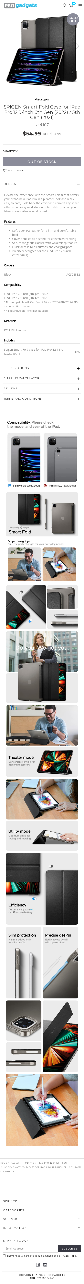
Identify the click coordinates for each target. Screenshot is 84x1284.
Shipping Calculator (21, 378)
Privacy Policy (69, 1255)
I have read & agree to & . (42, 1255)
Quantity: (11, 151)
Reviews (10, 388)
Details (10, 183)
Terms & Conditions (46, 1255)
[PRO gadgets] (20, 5)
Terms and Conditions (23, 398)
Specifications (16, 368)
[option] (42, 50)
